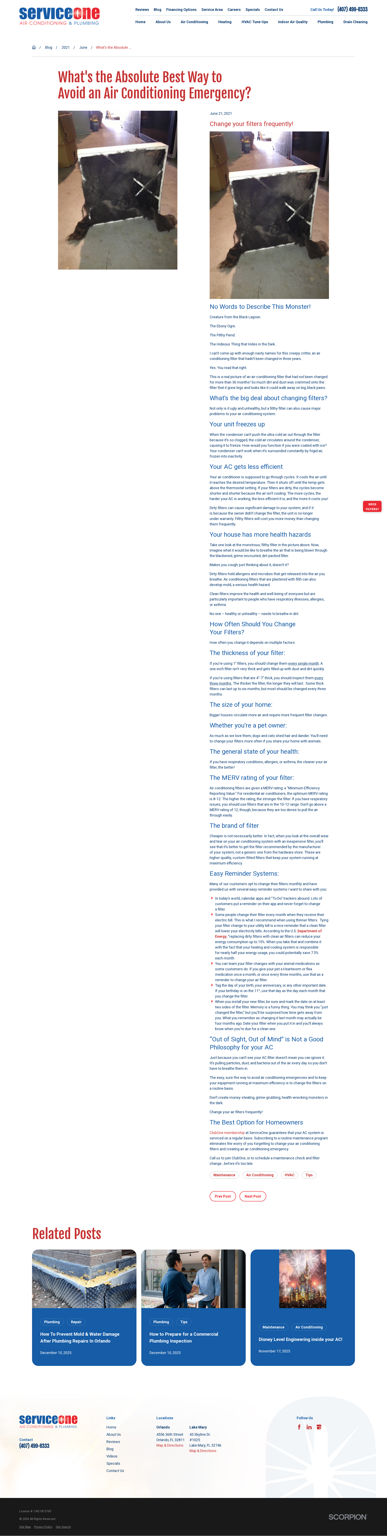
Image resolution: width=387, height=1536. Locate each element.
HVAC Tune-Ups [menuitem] (255, 22)
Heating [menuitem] (225, 22)
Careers (234, 9)
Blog (157, 9)
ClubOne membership (227, 1133)
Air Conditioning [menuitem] (194, 22)
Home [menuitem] (140, 22)
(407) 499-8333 (353, 9)
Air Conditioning (260, 1175)
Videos (112, 1456)
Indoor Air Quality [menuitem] (293, 22)
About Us (113, 1434)
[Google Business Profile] (318, 1427)
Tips (309, 1175)
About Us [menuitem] (163, 22)
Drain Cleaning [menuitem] (355, 22)
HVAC (289, 1175)
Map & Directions (169, 1445)
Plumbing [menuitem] (325, 22)
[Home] (59, 16)
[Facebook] (299, 1427)
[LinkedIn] (309, 1427)
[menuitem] (25, 1527)
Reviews (142, 9)
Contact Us (274, 9)
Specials (253, 9)
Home (111, 1427)
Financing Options (181, 9)
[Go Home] (34, 47)
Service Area (212, 9)
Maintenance (224, 1175)
